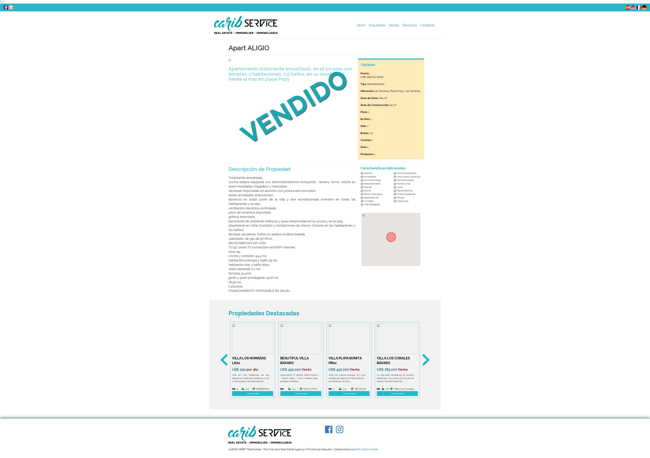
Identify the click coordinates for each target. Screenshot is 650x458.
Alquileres (377, 25)
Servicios (410, 25)
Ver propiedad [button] (252, 393)
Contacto (427, 25)
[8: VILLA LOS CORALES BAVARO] (349, 339)
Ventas (394, 25)
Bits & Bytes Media (367, 449)
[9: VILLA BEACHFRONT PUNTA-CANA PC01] (397, 339)
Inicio (361, 25)
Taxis (407, 33)
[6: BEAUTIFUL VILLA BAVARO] (252, 339)
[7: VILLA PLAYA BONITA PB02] (300, 339)
